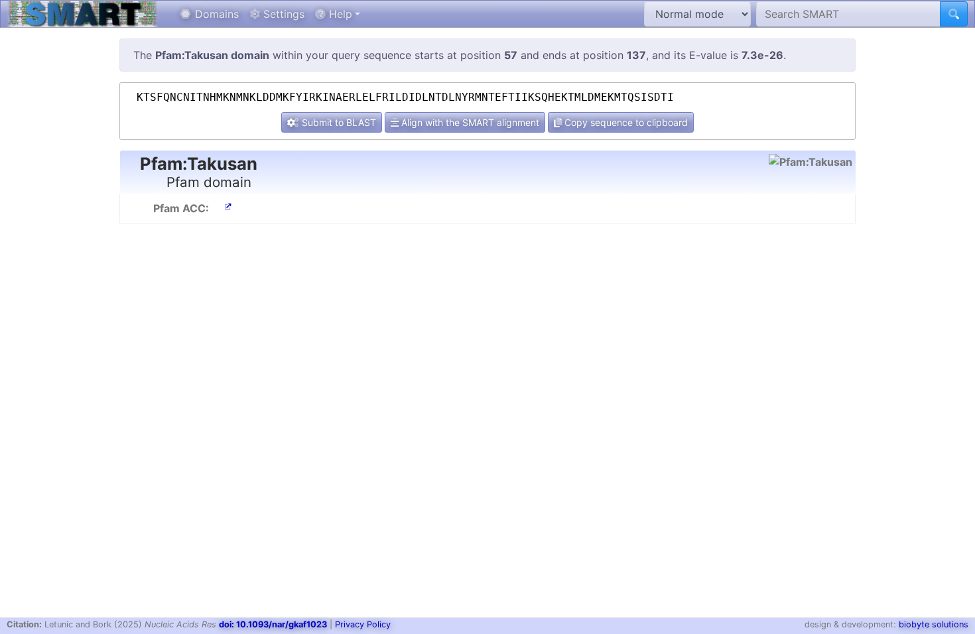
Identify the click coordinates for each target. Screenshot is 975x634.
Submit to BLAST (337, 122)
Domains (215, 14)
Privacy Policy (363, 624)
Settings (282, 14)
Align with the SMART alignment (469, 122)
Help (339, 14)
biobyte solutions (933, 624)
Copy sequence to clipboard (625, 122)
